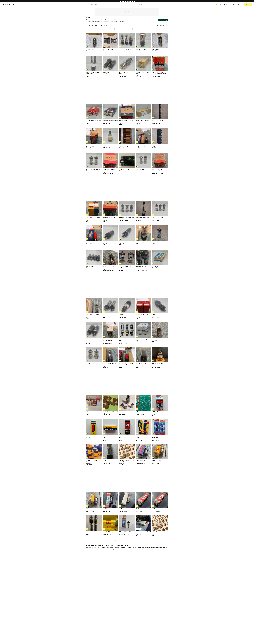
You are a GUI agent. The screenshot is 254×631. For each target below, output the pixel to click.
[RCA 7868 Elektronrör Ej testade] (94, 111)
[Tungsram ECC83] (160, 40)
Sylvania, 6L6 (155, 314)
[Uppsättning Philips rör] (110, 40)
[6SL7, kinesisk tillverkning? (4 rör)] (143, 330)
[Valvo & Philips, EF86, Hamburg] (94, 160)
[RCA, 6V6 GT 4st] (94, 257)
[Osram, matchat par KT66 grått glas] (94, 330)
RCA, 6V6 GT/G (122, 242)
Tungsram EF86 (89, 49)
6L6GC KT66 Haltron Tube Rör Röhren (109, 436)
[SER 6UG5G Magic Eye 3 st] (127, 40)
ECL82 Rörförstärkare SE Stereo (143, 411)
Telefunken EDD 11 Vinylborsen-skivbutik (110, 170)
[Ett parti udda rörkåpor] (127, 403)
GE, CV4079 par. (156, 266)
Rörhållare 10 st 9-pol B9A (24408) (110, 411)
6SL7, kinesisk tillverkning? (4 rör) (143, 339)
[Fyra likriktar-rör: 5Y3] (94, 523)
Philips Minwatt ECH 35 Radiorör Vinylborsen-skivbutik (126, 364)
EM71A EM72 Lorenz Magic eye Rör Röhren (159, 412)
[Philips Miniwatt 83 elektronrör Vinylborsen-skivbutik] (94, 208)
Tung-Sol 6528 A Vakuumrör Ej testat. (125, 73)
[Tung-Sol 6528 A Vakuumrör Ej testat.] (127, 63)
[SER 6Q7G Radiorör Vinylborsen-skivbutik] (110, 354)
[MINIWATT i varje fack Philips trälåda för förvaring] (127, 136)
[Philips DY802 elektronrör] (160, 451)
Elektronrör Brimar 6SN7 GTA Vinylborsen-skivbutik (142, 364)
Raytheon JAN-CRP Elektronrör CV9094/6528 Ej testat (142, 121)
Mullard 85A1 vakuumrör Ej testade (110, 120)
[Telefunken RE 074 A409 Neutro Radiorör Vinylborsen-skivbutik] (110, 208)
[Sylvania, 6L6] (160, 305)
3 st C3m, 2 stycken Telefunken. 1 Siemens (159, 145)
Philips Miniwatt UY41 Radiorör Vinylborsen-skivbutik (92, 315)
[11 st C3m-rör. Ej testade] (160, 111)
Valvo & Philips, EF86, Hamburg (93, 169)
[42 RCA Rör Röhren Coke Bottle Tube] (127, 427)
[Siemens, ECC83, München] (160, 208)
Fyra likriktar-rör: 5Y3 (90, 531)
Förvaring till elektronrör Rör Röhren (92, 461)
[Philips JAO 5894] (110, 523)
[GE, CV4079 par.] (160, 257)
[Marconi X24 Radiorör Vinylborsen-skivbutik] (143, 233)
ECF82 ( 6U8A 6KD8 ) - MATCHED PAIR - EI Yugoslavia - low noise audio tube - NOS (126, 461)
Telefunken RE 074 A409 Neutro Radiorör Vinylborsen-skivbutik (110, 218)
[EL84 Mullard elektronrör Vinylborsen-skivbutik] (110, 330)
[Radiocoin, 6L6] (127, 305)
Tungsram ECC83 (156, 49)
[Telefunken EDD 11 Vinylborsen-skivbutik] (110, 160)
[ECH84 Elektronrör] (110, 500)
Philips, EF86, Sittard (140, 169)
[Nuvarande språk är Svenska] (216, 4)
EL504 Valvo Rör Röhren (91, 436)
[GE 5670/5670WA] (94, 354)
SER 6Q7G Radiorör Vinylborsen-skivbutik (110, 364)
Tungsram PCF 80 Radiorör (142, 460)
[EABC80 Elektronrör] (127, 500)
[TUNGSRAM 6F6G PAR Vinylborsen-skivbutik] (143, 257)
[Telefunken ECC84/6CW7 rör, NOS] (127, 523)
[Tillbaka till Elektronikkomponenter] (87, 25)
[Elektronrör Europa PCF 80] (94, 500)
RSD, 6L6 (105, 314)
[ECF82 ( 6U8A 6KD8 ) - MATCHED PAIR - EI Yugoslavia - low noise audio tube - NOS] (127, 451)
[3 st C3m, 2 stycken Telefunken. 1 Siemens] (160, 136)
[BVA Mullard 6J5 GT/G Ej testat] (110, 136)
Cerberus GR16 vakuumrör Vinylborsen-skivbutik (108, 267)
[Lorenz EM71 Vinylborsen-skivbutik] (160, 330)
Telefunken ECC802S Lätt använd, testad (160, 242)
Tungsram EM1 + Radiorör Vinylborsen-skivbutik (91, 145)
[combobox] (113, 4)
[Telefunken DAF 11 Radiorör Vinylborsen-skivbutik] (160, 160)
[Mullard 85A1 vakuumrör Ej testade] (110, 111)
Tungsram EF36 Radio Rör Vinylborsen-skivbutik (91, 242)
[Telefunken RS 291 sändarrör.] (143, 208)
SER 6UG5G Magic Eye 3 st (125, 49)
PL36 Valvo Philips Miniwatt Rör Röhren (142, 436)
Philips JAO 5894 (106, 531)
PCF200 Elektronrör (140, 508)
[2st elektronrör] (110, 63)
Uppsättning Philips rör (108, 49)
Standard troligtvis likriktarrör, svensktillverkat (92, 73)
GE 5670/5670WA (90, 363)
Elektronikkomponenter (93, 25)
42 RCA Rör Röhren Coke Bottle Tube (126, 436)
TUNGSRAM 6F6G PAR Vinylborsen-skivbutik (141, 267)
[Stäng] (253, 1)
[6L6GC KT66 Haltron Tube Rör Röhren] (110, 427)
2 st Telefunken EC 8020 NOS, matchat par (126, 267)
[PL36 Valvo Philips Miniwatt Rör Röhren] (143, 427)
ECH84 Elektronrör (107, 508)
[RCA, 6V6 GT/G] (127, 233)
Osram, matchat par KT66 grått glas (93, 339)
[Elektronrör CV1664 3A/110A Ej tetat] (143, 63)
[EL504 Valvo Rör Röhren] (94, 427)
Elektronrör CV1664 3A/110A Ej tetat (142, 73)
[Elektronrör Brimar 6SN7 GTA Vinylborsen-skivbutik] (143, 354)
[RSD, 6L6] (110, 305)
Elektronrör (88, 411)
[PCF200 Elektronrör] (143, 500)
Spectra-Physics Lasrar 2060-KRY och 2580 (143, 532)
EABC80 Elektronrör (123, 508)
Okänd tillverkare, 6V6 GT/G (109, 242)
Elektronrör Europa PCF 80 (92, 508)
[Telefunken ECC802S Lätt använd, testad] (160, 233)
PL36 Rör (105, 460)
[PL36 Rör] (110, 451)
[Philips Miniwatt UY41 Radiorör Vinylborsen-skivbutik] (94, 305)
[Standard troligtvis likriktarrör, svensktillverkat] (94, 63)
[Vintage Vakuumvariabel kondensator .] (160, 354)
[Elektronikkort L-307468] (127, 160)
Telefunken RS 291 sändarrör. (142, 217)
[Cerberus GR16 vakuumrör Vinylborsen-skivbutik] (110, 257)
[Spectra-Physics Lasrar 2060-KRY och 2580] (143, 523)
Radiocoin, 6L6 (122, 314)
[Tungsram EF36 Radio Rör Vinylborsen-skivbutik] (94, 233)
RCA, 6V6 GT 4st (90, 266)
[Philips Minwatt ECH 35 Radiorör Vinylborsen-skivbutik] (127, 354)
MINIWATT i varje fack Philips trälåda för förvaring (125, 145)
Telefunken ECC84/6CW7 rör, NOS (127, 531)
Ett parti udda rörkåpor (124, 411)
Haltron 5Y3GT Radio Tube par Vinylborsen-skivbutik (142, 315)
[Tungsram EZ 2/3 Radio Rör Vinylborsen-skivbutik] (143, 136)
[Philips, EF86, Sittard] (143, 160)
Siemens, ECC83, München (158, 217)
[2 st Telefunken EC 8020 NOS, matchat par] (127, 257)
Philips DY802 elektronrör (158, 460)
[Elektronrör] (94, 403)
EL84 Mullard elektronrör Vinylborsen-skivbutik (108, 339)
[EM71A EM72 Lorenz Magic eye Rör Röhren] (160, 403)
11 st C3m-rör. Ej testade (157, 120)
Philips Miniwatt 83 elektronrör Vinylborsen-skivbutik (93, 218)
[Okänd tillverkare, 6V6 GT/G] (110, 233)
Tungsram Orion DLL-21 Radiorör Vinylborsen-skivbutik (126, 121)
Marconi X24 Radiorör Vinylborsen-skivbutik (143, 242)
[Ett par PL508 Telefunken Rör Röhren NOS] (160, 427)
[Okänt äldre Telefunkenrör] (143, 40)
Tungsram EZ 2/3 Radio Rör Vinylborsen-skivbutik (142, 145)
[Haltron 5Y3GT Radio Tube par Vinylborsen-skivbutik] (143, 305)
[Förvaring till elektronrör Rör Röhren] (94, 451)
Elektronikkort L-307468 (124, 169)
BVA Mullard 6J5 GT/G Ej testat (109, 144)
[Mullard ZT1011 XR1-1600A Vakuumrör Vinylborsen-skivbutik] (160, 63)
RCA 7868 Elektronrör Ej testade (93, 120)
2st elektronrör (106, 72)
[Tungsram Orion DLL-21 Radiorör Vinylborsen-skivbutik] (127, 111)
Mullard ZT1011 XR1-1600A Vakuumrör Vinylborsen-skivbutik (159, 73)
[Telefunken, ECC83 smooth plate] (127, 208)
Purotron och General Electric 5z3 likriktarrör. (126, 339)
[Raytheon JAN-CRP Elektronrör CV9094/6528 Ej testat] (143, 111)
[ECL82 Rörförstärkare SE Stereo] (143, 403)
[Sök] (138, 4)
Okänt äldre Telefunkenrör (141, 49)
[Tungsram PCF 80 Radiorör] (143, 451)
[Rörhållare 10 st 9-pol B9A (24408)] (110, 403)
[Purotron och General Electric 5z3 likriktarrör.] (127, 330)
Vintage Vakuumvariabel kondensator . (157, 364)
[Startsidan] (12, 4)
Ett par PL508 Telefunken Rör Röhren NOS (158, 436)
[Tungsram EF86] (94, 40)
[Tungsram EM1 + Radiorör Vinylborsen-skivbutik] (94, 136)
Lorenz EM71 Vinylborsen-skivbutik (160, 339)
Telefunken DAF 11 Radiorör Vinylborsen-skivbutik (158, 170)
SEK (220, 4)
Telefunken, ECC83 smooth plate (126, 217)
